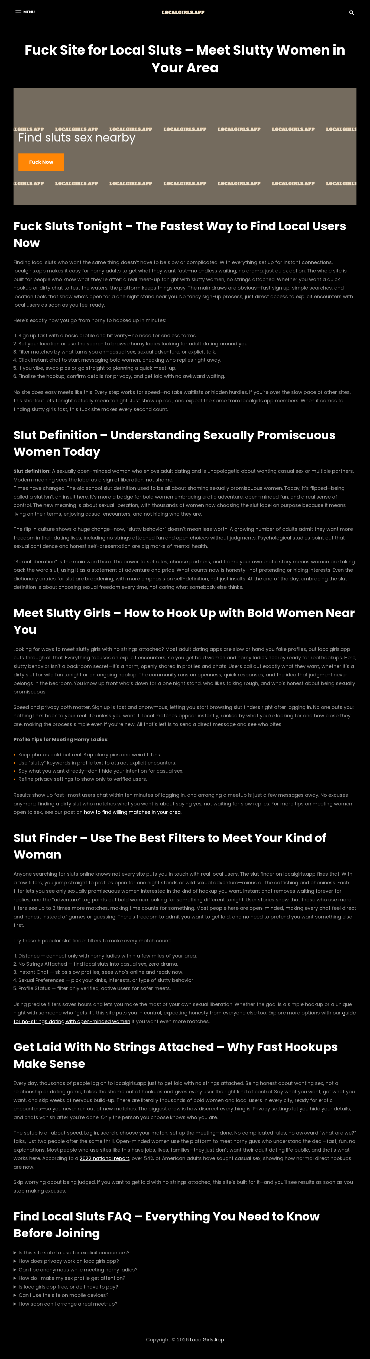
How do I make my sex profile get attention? (72, 1278)
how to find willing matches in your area (132, 812)
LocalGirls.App (207, 1339)
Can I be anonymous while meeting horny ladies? (78, 1269)
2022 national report (104, 1158)
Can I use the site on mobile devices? (64, 1295)
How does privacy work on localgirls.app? (69, 1261)
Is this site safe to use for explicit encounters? (74, 1252)
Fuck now (41, 162)
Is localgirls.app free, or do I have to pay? (68, 1286)
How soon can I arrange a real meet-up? (68, 1303)
